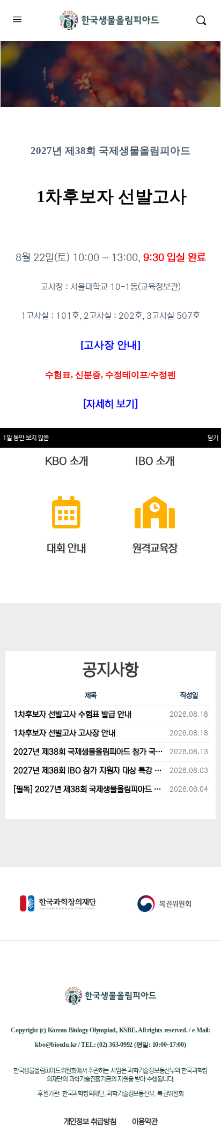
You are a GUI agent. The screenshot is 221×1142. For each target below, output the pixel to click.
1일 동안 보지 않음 (26, 437)
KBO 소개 (66, 461)
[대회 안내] (66, 512)
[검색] (201, 20)
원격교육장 (155, 548)
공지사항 (110, 670)
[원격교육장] (154, 512)
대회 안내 (66, 548)
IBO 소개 (154, 461)
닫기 (213, 437)
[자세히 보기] (110, 404)
